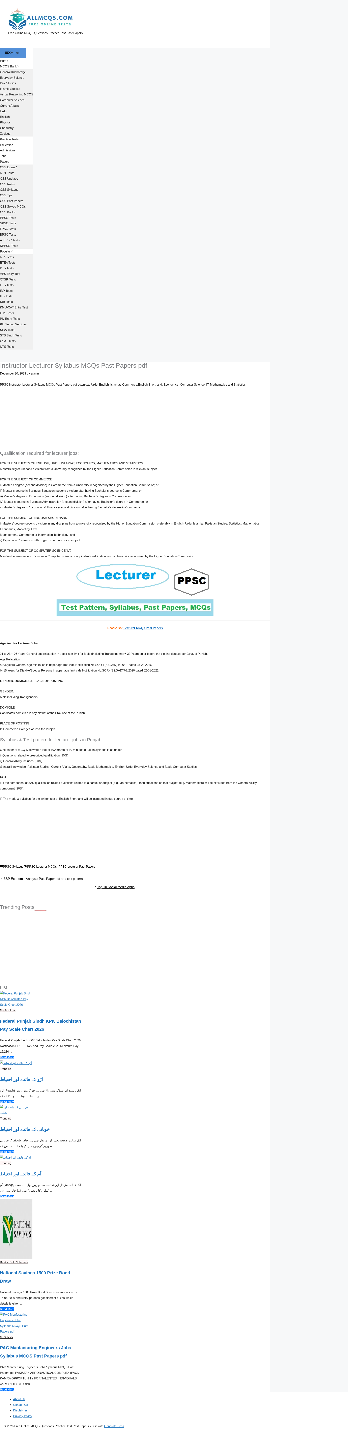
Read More (7, 1057)
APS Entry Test (10, 273)
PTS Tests (7, 268)
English (5, 116)
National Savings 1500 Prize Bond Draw (35, 1277)
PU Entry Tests (10, 318)
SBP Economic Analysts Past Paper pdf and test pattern (43, 878)
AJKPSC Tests (10, 240)
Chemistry (7, 128)
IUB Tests (6, 301)
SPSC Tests (8, 223)
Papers (4, 161)
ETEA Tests (8, 262)
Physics (5, 122)
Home (4, 60)
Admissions (8, 150)
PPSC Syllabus (13, 866)
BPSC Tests (8, 234)
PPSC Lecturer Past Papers (76, 866)
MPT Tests (7, 173)
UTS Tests (7, 346)
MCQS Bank (8, 66)
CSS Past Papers (11, 201)
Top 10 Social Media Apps (116, 887)
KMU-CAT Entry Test (14, 307)
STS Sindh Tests (11, 335)
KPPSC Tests (9, 245)
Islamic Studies (10, 88)
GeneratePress (114, 1426)
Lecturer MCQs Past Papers (143, 628)
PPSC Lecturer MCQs (42, 866)
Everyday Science (12, 77)
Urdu (3, 111)
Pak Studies (8, 83)
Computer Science (12, 100)
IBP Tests (6, 290)
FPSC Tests (8, 229)
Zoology (5, 133)
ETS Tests (7, 285)
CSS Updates (9, 178)
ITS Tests (6, 296)
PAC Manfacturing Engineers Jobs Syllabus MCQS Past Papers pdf (35, 1352)
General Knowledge (13, 72)
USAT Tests (8, 341)
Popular (5, 251)
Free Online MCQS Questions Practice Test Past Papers (45, 33)
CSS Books (8, 212)
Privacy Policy (22, 1416)
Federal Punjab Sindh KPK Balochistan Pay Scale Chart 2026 (40, 1025)
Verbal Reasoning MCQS (16, 94)
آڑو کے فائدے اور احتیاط (21, 1079)
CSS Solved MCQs (13, 206)
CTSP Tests (8, 279)
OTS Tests (7, 313)
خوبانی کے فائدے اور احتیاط (25, 1129)
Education (6, 145)
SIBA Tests (7, 329)
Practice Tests (9, 139)
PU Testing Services (13, 324)
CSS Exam (7, 167)
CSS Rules (7, 184)
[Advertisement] (135, 420)
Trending (5, 1068)
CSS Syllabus (9, 189)
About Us (19, 1399)
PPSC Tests (8, 217)
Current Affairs (9, 105)
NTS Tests (7, 257)
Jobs (3, 156)
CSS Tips (6, 195)
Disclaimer (20, 1410)
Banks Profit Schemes (14, 1262)
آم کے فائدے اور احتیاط (20, 1173)
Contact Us (20, 1404)
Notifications (8, 1010)
